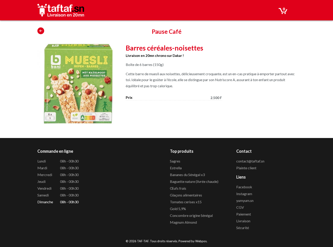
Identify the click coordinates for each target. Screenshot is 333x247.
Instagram (244, 193)
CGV (240, 207)
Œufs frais (178, 188)
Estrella (176, 168)
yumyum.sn (244, 200)
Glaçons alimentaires (186, 195)
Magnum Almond (183, 222)
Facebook (244, 187)
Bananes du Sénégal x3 (187, 174)
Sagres (175, 161)
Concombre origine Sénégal (191, 215)
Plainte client (246, 168)
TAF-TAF (143, 241)
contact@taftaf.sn (250, 161)
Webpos (201, 241)
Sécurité (242, 227)
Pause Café (166, 31)
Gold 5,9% (178, 208)
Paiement (243, 214)
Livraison (243, 221)
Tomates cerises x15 (186, 202)
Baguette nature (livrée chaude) (194, 181)
